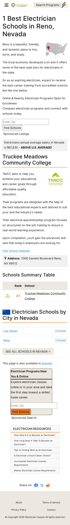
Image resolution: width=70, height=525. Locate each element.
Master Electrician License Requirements (35, 470)
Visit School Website (16, 250)
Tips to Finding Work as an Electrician (33, 450)
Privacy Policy (18, 509)
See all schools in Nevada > (28, 351)
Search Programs (47, 5)
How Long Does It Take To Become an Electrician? (33, 442)
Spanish (47, 363)
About (19, 502)
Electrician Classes (35, 517)
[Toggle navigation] (6, 5)
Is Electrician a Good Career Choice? (32, 455)
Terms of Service (51, 502)
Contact (51, 509)
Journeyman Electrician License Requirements (30, 463)
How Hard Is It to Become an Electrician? (34, 435)
